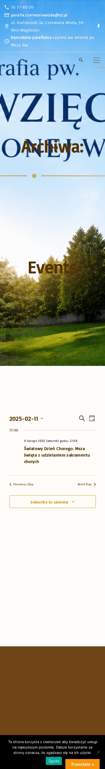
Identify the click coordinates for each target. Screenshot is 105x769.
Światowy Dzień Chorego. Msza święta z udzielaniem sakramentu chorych (57, 455)
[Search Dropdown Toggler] (81, 60)
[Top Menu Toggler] (97, 60)
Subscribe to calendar (49, 502)
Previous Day (23, 484)
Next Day (85, 484)
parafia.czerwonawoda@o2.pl (39, 15)
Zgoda (53, 761)
